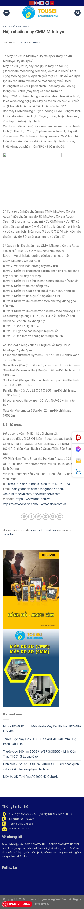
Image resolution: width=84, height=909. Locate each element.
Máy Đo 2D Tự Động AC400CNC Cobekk (30, 777)
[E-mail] (78, 460)
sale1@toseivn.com (17, 494)
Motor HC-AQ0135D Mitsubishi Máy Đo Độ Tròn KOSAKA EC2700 (42, 728)
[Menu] (6, 13)
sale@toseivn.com (24, 489)
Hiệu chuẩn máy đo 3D (16, 26)
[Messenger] (78, 449)
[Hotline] (78, 438)
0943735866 (19, 904)
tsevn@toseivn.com (46, 494)
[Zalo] (78, 471)
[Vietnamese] (52, 2)
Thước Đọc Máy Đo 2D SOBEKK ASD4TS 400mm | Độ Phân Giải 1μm (39, 741)
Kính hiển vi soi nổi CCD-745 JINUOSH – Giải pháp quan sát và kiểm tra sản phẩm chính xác (41, 766)
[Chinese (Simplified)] (31, 2)
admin (36, 42)
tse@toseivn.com (52, 489)
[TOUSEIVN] (42, 12)
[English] (36, 2)
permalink (8, 534)
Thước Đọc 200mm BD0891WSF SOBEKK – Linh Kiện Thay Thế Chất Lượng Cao (39, 754)
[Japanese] (42, 2)
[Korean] (47, 2)
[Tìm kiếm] (77, 13)
